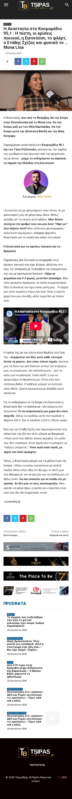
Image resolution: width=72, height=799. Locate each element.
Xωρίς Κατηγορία (17, 713)
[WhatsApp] (42, 61)
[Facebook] (18, 61)
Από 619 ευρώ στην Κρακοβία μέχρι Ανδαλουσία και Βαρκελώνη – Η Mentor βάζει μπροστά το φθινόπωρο (24, 671)
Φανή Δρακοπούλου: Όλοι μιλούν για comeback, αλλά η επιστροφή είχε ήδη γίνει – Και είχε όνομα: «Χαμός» (25, 646)
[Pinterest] (34, 61)
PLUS (10, 662)
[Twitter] (26, 61)
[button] (6, 5)
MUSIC (11, 614)
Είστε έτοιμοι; (11, 535)
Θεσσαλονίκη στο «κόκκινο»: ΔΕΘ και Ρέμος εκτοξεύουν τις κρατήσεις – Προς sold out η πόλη (25, 696)
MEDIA (7, 24)
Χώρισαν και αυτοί (59, 535)
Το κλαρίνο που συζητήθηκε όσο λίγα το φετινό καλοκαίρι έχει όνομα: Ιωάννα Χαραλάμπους (25, 622)
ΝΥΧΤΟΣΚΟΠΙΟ (15, 638)
